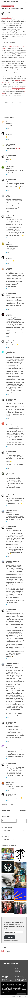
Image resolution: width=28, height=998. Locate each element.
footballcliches (10, 782)
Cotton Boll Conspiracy (12, 511)
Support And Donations (7, 980)
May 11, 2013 (9, 784)
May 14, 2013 (9, 796)
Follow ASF (9, 937)
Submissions (17, 971)
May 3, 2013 (9, 496)
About (16, 969)
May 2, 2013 (9, 342)
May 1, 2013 (9, 123)
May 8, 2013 (9, 724)
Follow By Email (14, 920)
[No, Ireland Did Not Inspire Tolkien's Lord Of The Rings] (20, 881)
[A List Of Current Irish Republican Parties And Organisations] (20, 894)
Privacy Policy (5, 978)
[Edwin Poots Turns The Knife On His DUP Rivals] (8, 854)
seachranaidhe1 (10, 144)
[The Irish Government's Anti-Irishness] (8, 893)
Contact (17, 970)
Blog (3, 6)
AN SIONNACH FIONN (10, 2)
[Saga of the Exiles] (20, 868)
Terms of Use (5, 976)
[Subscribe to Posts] (3, 951)
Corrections (17, 973)
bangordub (9, 268)
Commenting (4, 979)
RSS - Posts (7, 951)
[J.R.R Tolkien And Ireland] (20, 855)
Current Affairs (9, 6)
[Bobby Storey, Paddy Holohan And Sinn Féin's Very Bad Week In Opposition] (8, 907)
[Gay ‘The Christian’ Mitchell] (20, 908)
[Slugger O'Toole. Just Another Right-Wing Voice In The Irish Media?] (8, 880)
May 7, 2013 (9, 611)
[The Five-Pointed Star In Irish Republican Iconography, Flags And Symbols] (8, 867)
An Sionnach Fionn (6, 18)
